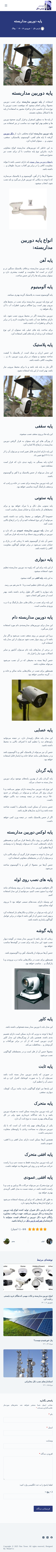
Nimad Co (10, 1549)
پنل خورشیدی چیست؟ (43, 1340)
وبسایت (49, 1441)
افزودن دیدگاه (46, 1454)
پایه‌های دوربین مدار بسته (41, 162)
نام (51, 1414)
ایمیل (49, 1427)
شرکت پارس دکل (34, 1221)
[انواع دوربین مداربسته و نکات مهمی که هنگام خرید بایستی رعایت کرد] (28, 1278)
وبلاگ (13, 28)
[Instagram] (43, 1537)
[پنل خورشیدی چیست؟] (28, 1322)
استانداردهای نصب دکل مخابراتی (39, 1381)
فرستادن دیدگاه (43, 1509)
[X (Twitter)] (47, 1537)
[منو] (6, 5)
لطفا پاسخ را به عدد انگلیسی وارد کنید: (36, 1485)
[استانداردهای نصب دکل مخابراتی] (28, 1363)
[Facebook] (52, 1537)
